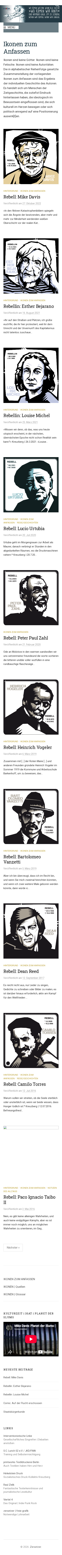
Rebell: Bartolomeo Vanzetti (22, 859)
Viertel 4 (8, 1499)
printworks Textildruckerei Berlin (21, 1462)
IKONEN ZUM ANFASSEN (19, 1279)
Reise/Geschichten (27, 522)
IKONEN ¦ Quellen (14, 1286)
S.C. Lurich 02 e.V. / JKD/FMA (19, 1450)
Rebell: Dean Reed (21, 971)
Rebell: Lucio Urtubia (24, 528)
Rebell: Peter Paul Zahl (25, 638)
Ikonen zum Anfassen (32, 191)
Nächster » (13, 1247)
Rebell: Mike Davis (21, 197)
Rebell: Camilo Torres (24, 1084)
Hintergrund (10, 191)
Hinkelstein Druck (13, 1473)
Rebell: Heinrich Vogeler (27, 747)
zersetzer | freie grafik (15, 1510)
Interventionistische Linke (17, 1435)
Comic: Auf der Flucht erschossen (22, 1403)
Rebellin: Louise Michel (26, 415)
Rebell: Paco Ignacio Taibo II (29, 1199)
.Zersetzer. (35, 1546)
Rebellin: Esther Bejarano (28, 306)
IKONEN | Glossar (14, 1294)
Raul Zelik (8, 1484)
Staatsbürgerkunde (14, 1411)
